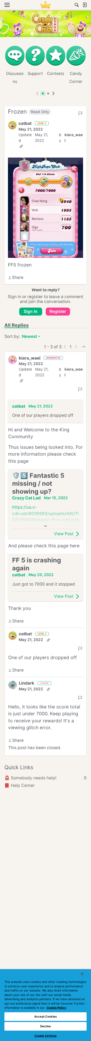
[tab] (43, 93)
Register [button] (57, 311)
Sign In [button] (31, 311)
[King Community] (45, 5)
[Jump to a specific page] (83, 346)
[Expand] (45, 526)
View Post (64, 533)
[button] (12, 125)
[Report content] (80, 113)
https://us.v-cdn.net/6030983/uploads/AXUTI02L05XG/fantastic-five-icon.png (45, 513)
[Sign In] (85, 5)
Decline (45, 1026)
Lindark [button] (26, 683)
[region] (45, 1005)
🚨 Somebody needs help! (45, 777)
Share (15, 278)
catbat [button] (25, 123)
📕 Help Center (19, 785)
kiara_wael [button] (73, 138)
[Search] (77, 5)
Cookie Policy (56, 1007)
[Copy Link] (21, 146)
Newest (29, 337)
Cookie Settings (45, 1035)
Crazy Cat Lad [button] (26, 498)
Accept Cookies (45, 1016)
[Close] (82, 973)
